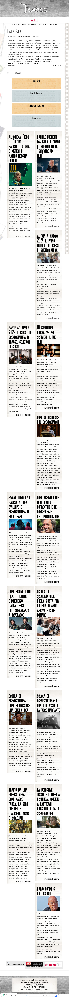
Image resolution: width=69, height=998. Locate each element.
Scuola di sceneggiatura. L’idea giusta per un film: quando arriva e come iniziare (48, 602)
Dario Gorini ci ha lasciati (46, 890)
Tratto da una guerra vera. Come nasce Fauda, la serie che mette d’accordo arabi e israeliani (19, 803)
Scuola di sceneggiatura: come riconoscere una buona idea (19, 702)
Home (14, 36)
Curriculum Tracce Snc (36, 105)
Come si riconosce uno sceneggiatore (48, 419)
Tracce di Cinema (24, 36)
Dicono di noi (36, 118)
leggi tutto (19, 236)
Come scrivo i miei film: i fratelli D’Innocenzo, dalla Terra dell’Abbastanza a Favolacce (20, 602)
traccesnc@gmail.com (50, 24)
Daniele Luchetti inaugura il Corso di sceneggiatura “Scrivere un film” (48, 145)
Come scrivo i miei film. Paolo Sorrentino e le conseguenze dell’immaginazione (48, 506)
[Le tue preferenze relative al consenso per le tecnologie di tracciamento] (9, 995)
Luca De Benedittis (36, 93)
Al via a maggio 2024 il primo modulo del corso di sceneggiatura (48, 242)
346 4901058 (32, 24)
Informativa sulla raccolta (19, 996)
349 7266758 (22, 24)
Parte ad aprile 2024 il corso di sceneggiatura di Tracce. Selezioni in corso (20, 336)
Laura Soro (36, 80)
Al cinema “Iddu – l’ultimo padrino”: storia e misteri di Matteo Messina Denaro (19, 148)
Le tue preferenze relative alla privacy (41, 996)
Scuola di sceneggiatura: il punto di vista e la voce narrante (48, 702)
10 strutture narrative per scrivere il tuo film (46, 334)
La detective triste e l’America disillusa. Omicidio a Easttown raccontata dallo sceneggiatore (48, 801)
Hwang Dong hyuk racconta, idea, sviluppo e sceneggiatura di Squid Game (20, 506)
